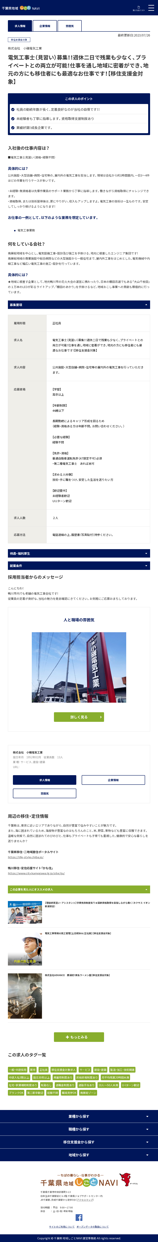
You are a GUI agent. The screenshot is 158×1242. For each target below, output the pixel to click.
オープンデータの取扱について (92, 1226)
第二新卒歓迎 (35, 1093)
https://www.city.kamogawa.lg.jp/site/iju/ (36, 873)
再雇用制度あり (63, 1077)
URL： (16, 767)
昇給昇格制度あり (87, 1077)
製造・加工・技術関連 (122, 1070)
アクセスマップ (85, 1200)
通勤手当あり (86, 1085)
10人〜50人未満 (108, 1085)
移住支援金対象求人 (63, 1070)
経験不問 (52, 1093)
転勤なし (46, 1085)
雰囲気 (70, 26)
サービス (26, 762)
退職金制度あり (65, 1085)
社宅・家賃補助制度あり (23, 1085)
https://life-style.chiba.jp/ (26, 857)
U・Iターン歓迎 (130, 1085)
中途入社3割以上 (19, 1077)
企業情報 (45, 26)
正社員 (44, 1070)
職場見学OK (69, 1093)
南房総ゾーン (88, 1093)
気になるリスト (139, 10)
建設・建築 (39, 762)
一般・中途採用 (17, 1070)
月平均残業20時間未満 (115, 1077)
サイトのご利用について (62, 1226)
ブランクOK (16, 1093)
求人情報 (20, 26)
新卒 (33, 1070)
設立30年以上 (41, 1077)
